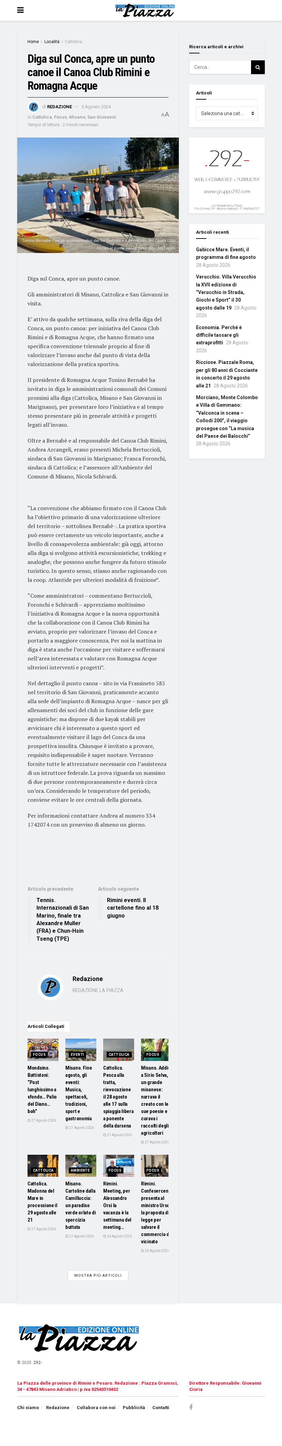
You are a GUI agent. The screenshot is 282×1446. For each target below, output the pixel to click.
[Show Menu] (20, 10)
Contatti (160, 1407)
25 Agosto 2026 (157, 1251)
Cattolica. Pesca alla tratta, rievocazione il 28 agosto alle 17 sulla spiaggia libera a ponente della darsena (118, 1097)
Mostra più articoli (98, 1275)
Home (33, 41)
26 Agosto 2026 (119, 1236)
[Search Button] (258, 67)
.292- (37, 1362)
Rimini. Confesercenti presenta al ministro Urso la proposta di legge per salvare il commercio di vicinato (156, 1213)
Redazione (59, 106)
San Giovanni (101, 117)
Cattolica (73, 41)
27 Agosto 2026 (43, 1120)
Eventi (77, 1054)
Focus (60, 117)
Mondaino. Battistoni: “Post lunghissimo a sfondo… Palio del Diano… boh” (42, 1089)
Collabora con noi (96, 1407)
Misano (77, 117)
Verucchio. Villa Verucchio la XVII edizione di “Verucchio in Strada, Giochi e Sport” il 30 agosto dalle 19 (226, 292)
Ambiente (80, 1170)
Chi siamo (28, 1407)
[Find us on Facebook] (191, 1408)
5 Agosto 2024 (96, 106)
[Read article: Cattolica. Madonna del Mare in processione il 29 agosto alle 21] (43, 1166)
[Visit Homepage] (146, 10)
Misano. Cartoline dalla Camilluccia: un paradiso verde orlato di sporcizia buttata (80, 1205)
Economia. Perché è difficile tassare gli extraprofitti (219, 335)
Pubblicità (134, 1407)
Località (51, 41)
